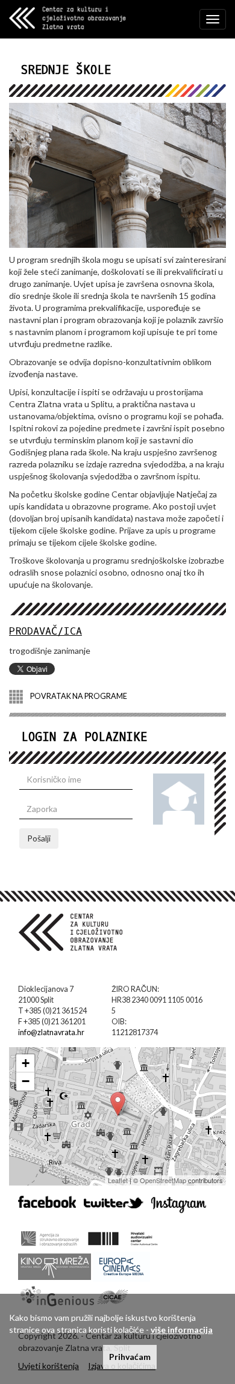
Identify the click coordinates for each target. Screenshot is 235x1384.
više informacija (182, 1329)
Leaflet (118, 1180)
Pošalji (39, 838)
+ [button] (26, 1063)
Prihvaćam (130, 1357)
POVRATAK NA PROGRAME (78, 695)
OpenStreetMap (163, 1180)
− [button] (26, 1081)
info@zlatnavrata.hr (51, 1032)
